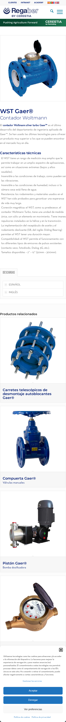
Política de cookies (22, 717)
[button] (61, 650)
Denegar (33, 699)
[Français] (55, 2)
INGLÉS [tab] (13, 292)
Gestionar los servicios (32, 681)
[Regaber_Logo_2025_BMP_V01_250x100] (28, 12)
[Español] (48, 2)
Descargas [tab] (9, 272)
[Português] (51, 2)
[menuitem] (13, 2)
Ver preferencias (33, 709)
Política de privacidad (41, 717)
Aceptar (33, 690)
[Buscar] (50, 12)
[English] (58, 2)
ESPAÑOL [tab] (14, 285)
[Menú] (58, 12)
